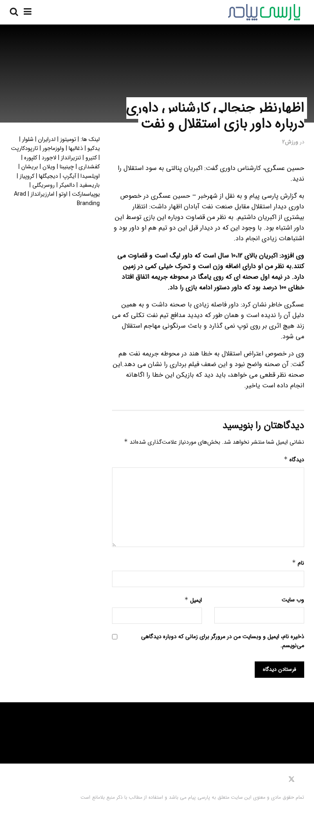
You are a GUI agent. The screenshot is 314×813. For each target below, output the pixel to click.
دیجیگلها (48, 176)
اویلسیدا (90, 176)
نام (298, 562)
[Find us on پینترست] (280, 779)
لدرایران (47, 139)
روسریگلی (43, 185)
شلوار (28, 139)
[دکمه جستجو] (14, 12)
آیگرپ (69, 176)
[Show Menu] (27, 12)
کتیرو (91, 157)
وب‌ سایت (293, 599)
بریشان (29, 166)
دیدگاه (294, 459)
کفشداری (89, 166)
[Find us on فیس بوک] (302, 779)
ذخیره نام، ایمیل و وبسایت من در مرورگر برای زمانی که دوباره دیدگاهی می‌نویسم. (222, 641)
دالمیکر (67, 185)
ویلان (49, 166)
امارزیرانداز (42, 194)
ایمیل (193, 600)
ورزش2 (290, 142)
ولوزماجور (53, 148)
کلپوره (30, 157)
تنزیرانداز (71, 157)
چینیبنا (67, 166)
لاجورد (49, 157)
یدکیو (93, 148)
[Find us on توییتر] (291, 779)
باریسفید (89, 185)
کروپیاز (27, 176)
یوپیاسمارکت (86, 194)
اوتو (63, 194)
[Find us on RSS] (266, 779)
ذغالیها (76, 148)
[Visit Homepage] (264, 12)
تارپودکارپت (24, 148)
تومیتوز (68, 139)
